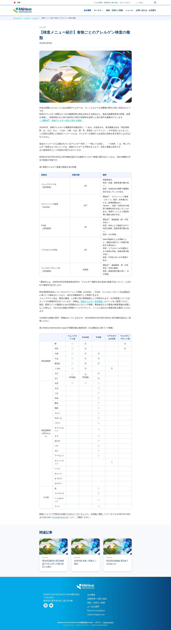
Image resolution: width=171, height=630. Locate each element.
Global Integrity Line (96, 614)
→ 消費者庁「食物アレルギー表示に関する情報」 (61, 120)
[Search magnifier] (155, 2)
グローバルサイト (125, 3)
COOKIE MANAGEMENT (99, 625)
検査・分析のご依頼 (114, 10)
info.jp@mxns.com (60, 517)
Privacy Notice (82, 625)
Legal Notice (68, 625)
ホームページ (17, 18)
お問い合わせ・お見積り (146, 10)
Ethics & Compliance (96, 610)
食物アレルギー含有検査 (92, 301)
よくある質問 (98, 3)
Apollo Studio (108, 622)
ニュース (129, 10)
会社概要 (87, 10)
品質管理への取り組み (111, 3)
